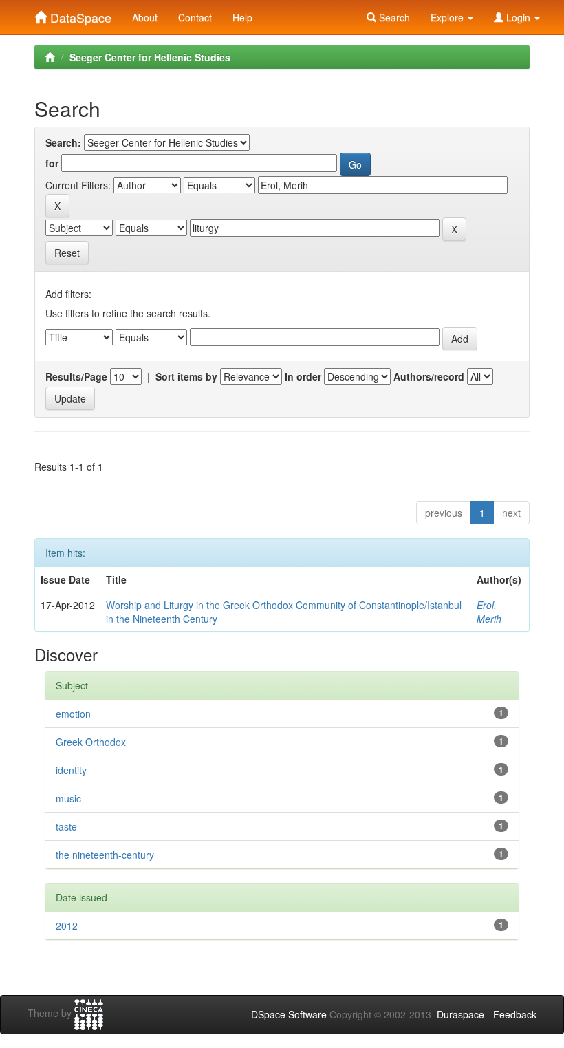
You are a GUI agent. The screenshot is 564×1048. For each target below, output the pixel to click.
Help (242, 17)
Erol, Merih (489, 611)
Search (393, 17)
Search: (63, 142)
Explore (448, 17)
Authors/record (428, 376)
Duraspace (460, 1014)
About (145, 17)
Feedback (514, 1014)
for (51, 163)
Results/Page (76, 376)
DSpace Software (289, 1014)
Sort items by (186, 376)
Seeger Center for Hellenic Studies (149, 57)
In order (303, 376)
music (68, 798)
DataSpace (79, 14)
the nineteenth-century (105, 855)
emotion (73, 713)
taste (66, 826)
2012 (67, 925)
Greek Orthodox (91, 742)
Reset (67, 252)
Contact (195, 17)
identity (71, 770)
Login (518, 17)
